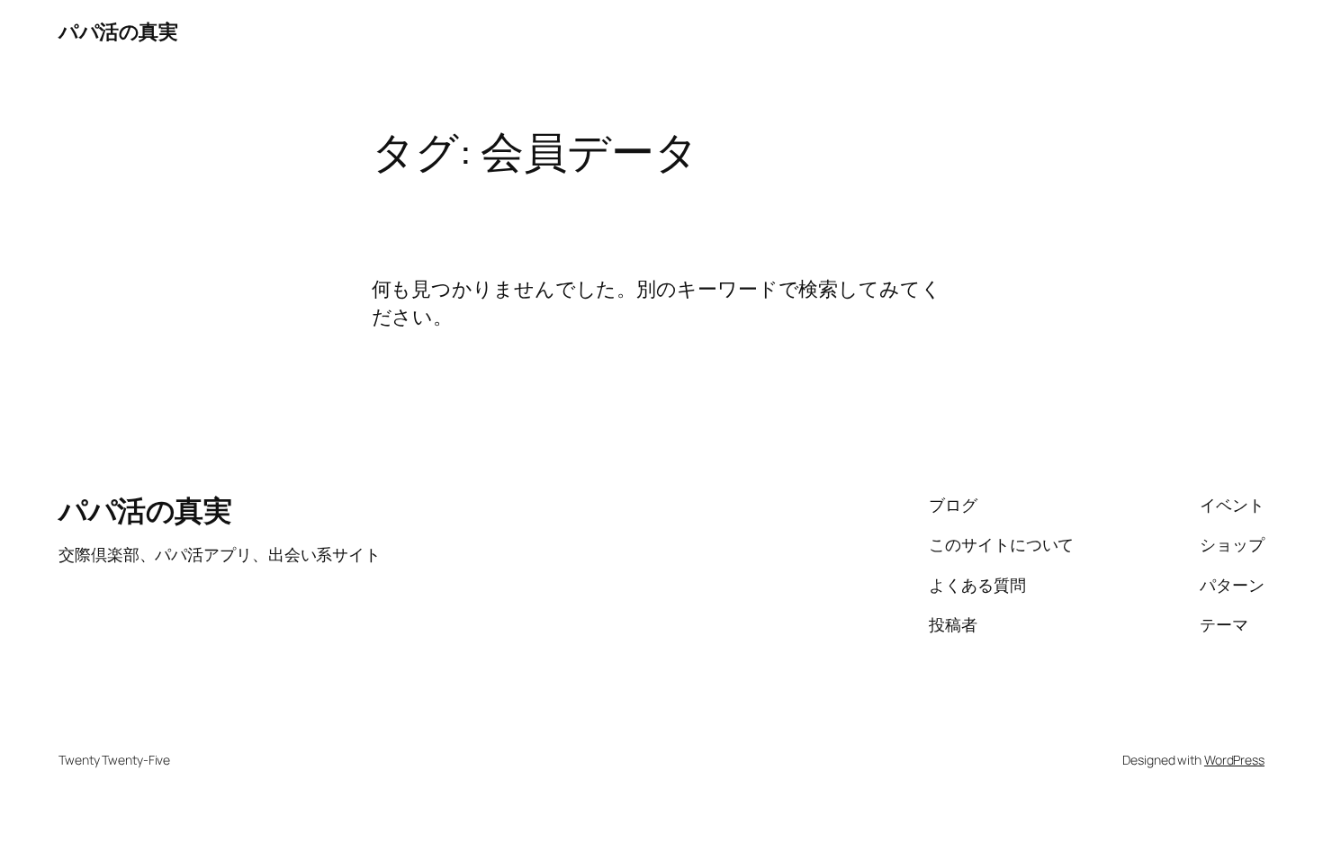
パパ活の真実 (117, 31)
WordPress (1234, 759)
